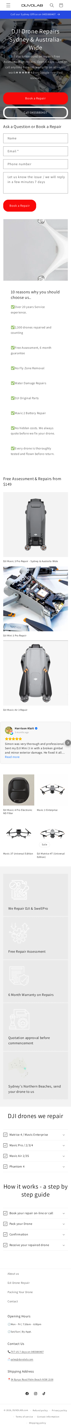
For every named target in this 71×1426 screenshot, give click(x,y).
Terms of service (24, 1416)
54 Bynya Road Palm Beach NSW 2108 (32, 1379)
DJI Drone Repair (19, 1283)
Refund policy (40, 1410)
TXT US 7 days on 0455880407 (27, 1351)
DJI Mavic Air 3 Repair (15, 709)
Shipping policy (37, 1422)
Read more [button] (12, 757)
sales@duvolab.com (22, 1359)
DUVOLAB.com (20, 1410)
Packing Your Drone (20, 1292)
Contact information (48, 1416)
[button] (8, 5)
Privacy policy (59, 1410)
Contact (13, 1301)
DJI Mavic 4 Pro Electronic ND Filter (17, 811)
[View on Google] (8, 730)
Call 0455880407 (35, 112)
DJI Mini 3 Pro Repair (15, 635)
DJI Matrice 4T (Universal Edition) (51, 855)
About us (13, 1273)
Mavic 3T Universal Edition (18, 853)
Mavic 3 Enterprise (47, 810)
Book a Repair (35, 98)
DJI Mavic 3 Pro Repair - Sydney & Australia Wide (30, 561)
